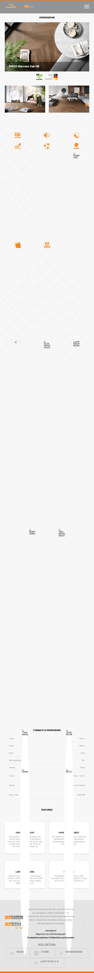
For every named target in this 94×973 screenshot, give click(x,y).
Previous (7, 105)
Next (87, 105)
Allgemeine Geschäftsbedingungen (51, 934)
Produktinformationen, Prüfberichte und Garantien (50, 937)
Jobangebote (50, 930)
